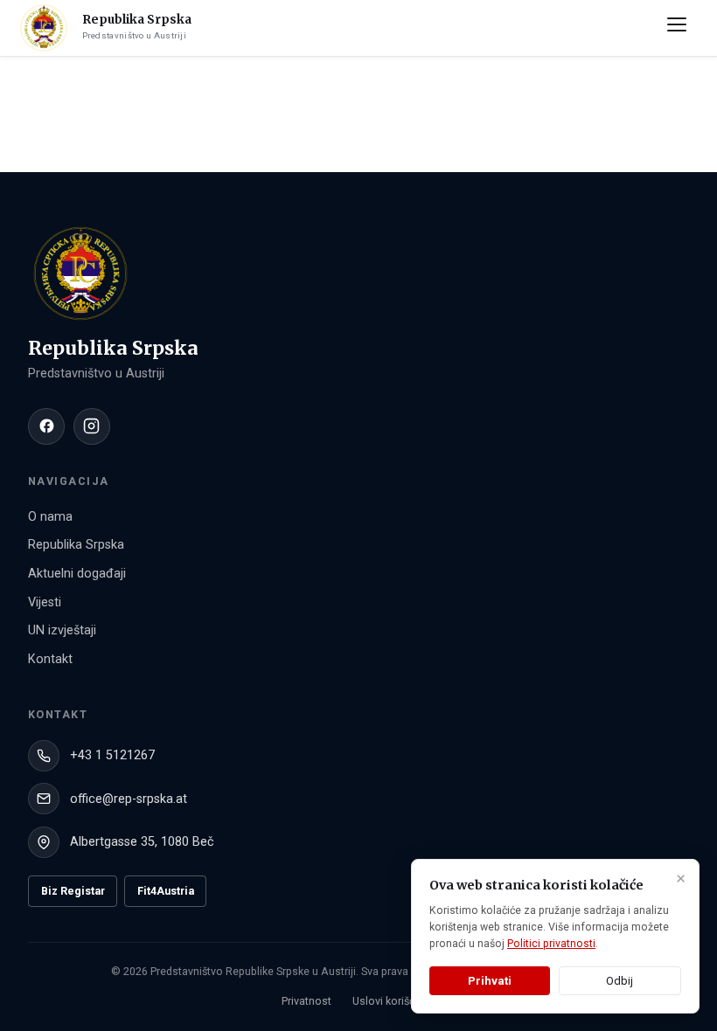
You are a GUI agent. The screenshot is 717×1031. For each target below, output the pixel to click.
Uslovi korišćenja (394, 1000)
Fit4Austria (165, 890)
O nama (50, 516)
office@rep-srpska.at (128, 799)
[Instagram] (91, 426)
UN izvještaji (62, 630)
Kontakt (50, 659)
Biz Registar (73, 890)
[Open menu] (680, 28)
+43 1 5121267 (112, 755)
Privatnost (306, 1000)
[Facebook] (46, 426)
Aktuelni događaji (77, 573)
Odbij (619, 980)
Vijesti (44, 602)
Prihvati (490, 980)
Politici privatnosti (551, 944)
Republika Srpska (76, 544)
